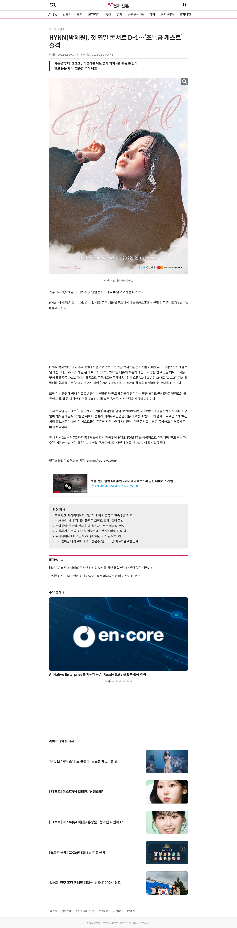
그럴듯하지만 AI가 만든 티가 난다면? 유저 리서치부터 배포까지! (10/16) (95, 576)
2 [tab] (109, 681)
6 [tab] (124, 681)
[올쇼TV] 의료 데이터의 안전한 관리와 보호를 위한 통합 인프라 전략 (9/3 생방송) (100, 568)
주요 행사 (56, 592)
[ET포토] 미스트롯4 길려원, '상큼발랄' (76, 792)
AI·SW (52, 14)
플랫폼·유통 (136, 14)
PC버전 (131, 911)
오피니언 (185, 14)
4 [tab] (117, 681)
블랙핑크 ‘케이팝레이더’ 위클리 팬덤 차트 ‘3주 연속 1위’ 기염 (93, 515)
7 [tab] (128, 681)
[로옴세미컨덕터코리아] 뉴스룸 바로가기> (114, 486)
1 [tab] (106, 681)
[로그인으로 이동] (184, 4)
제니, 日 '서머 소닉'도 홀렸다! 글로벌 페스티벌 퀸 (83, 761)
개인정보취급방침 (85, 911)
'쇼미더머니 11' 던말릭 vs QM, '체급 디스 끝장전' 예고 (89, 536)
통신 (108, 14)
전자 (80, 14)
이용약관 (66, 911)
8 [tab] (131, 681)
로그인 (53, 911)
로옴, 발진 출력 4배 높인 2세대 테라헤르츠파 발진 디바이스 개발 (132, 481)
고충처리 (104, 911)
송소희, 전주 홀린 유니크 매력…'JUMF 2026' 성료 (85, 883)
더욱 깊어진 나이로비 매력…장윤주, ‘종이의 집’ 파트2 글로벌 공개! (97, 541)
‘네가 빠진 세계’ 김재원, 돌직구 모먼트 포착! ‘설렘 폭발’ (89, 521)
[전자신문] (118, 5)
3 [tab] (113, 681)
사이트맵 (118, 911)
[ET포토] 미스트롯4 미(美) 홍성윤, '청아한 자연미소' (86, 822)
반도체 (67, 14)
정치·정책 (167, 14)
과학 (152, 14)
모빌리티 (94, 14)
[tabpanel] (118, 638)
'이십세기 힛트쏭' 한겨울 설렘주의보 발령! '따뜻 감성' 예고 (92, 531)
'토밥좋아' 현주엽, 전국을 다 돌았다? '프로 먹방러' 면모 (90, 526)
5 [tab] (120, 681)
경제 (119, 14)
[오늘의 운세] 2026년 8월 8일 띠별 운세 (77, 852)
